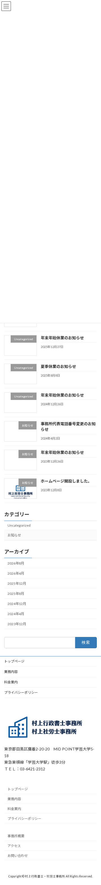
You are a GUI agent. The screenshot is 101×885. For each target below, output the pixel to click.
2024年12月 (17, 604)
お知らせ (14, 535)
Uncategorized (19, 525)
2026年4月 (16, 573)
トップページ (14, 661)
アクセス (14, 846)
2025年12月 (17, 583)
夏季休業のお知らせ (58, 366)
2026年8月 (16, 563)
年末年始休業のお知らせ (62, 337)
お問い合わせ (18, 856)
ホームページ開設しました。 (66, 481)
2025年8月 (16, 593)
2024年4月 (16, 614)
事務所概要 (16, 836)
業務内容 (11, 672)
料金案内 (11, 682)
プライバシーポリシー (21, 692)
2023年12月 (17, 624)
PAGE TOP (93, 852)
